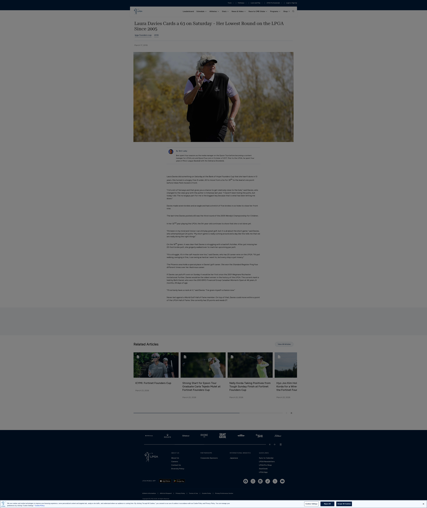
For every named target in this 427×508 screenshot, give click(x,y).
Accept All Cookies (344, 504)
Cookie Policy (39, 505)
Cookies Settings (311, 504)
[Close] (423, 503)
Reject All (327, 504)
